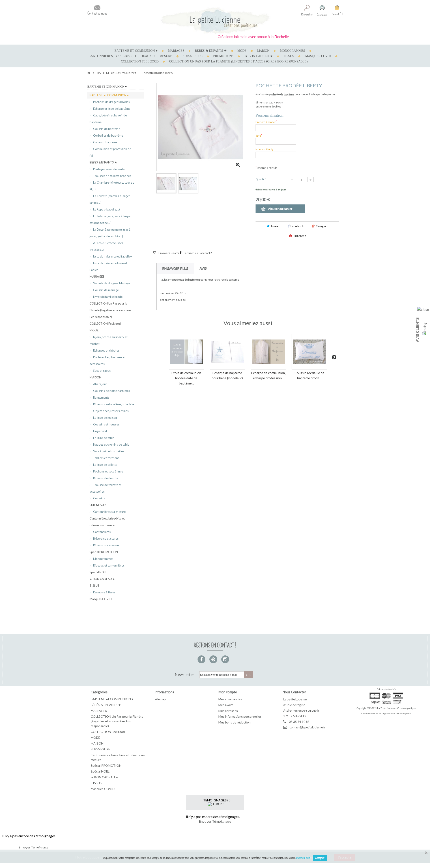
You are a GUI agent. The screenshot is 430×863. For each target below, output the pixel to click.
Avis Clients (417, 329)
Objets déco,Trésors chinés (110, 411)
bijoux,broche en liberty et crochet (108, 340)
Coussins (98, 498)
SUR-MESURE (193, 56)
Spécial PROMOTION (104, 552)
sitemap (160, 699)
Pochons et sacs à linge (107, 471)
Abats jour (99, 384)
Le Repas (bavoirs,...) (106, 209)
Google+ (321, 226)
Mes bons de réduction (234, 722)
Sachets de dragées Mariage (111, 283)
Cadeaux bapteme (104, 142)
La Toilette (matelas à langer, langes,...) (110, 199)
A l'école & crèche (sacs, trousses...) (107, 246)
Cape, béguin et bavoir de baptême (108, 119)
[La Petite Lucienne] (215, 21)
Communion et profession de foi (110, 152)
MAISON (263, 50)
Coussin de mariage (105, 290)
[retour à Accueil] (88, 73)
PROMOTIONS (223, 56)
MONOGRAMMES (292, 50)
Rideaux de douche (105, 478)
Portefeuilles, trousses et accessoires (107, 360)
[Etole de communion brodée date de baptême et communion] (186, 351)
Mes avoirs (225, 705)
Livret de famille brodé (107, 296)
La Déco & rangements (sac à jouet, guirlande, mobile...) (110, 233)
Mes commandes (230, 699)
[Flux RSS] (216, 804)
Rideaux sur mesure (105, 545)
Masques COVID (318, 56)
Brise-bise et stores (105, 538)
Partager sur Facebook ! (198, 253)
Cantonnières (101, 532)
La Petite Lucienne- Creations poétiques (396, 708)
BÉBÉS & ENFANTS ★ (211, 50)
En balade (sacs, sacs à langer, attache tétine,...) (110, 219)
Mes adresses (228, 711)
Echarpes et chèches (105, 350)
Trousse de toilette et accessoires (105, 488)
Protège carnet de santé (108, 169)
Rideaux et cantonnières (108, 565)
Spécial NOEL (98, 572)
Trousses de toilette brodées (111, 176)
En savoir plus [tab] (175, 268)
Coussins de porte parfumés (111, 391)
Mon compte (227, 692)
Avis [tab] (203, 268)
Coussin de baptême (106, 129)
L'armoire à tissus (103, 592)
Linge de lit (99, 431)
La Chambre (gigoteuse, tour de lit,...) (112, 186)
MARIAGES (176, 50)
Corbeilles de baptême (107, 135)
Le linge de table (103, 438)
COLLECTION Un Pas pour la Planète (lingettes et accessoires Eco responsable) (238, 61)
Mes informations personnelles (240, 716)
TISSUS (288, 56)
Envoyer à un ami (169, 253)
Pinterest (299, 236)
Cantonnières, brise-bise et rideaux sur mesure (130, 56)
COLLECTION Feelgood (140, 61)
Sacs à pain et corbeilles (108, 451)
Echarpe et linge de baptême (111, 108)
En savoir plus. (303, 858)
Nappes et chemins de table (110, 444)
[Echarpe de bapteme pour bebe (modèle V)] (227, 351)
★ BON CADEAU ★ (259, 56)
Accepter (320, 858)
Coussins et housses (105, 424)
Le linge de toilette (104, 464)
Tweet (275, 226)
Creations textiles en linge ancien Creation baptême (386, 713)
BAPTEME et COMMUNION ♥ (135, 50)
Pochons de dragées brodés (111, 102)
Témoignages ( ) (216, 800)
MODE (242, 50)
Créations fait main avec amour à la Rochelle (240, 37)
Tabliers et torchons (105, 458)
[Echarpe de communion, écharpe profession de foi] (268, 351)
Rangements (100, 397)
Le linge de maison (104, 417)
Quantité (261, 179)
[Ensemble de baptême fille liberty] (188, 183)
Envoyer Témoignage (215, 821)
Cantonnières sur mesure (109, 511)
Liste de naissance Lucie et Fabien (108, 266)
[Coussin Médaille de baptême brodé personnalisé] (309, 351)
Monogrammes (102, 558)
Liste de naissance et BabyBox (112, 256)
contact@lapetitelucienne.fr (307, 727)
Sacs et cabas (101, 370)
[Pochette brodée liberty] (166, 183)
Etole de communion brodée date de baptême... (186, 378)
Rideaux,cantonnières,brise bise (113, 404)
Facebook (297, 226)
